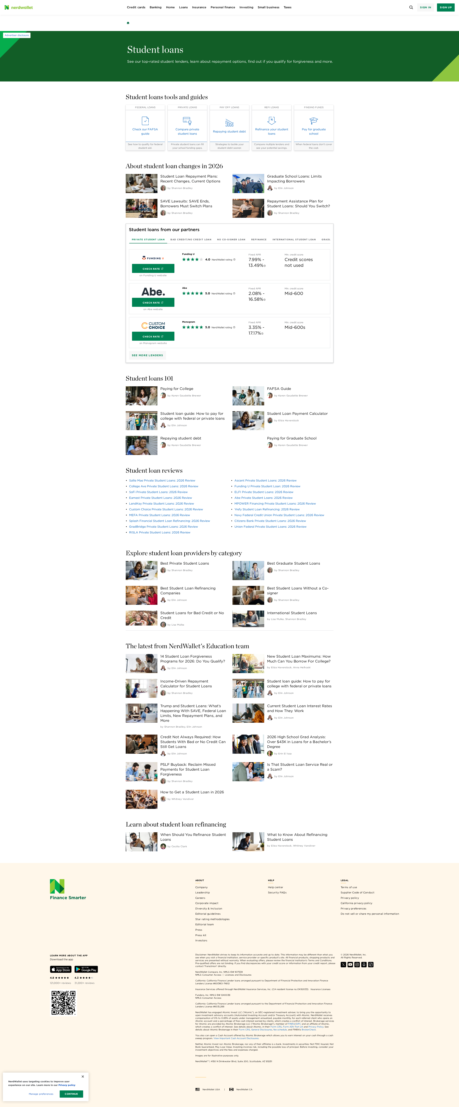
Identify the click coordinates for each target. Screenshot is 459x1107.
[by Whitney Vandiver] (163, 799)
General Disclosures (261, 1029)
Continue (71, 1094)
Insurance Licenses (320, 989)
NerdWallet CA (244, 1089)
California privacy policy (356, 903)
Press (198, 929)
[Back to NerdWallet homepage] (128, 23)
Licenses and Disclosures (238, 974)
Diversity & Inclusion (208, 908)
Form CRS (276, 1026)
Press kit (201, 935)
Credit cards (136, 7)
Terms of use (349, 887)
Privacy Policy (315, 1026)
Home (170, 7)
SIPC (298, 1023)
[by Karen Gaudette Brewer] (163, 395)
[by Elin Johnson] (270, 188)
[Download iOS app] (61, 970)
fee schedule (280, 1029)
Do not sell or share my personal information (370, 913)
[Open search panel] (411, 7)
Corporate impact (206, 903)
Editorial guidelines (208, 913)
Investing (246, 7)
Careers (200, 897)
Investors (201, 940)
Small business (268, 7)
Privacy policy (350, 897)
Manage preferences (41, 1094)
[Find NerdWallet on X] (343, 966)
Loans (183, 7)
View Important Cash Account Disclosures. (236, 1038)
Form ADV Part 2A (293, 1026)
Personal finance (223, 7)
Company (201, 887)
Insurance (199, 7)
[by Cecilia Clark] (163, 846)
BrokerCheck (309, 1029)
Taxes (287, 7)
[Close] (83, 1077)
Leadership (202, 892)
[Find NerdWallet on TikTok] (371, 966)
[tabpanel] (229, 297)
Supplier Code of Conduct (357, 892)
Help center (275, 887)
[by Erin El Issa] (270, 753)
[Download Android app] (86, 970)
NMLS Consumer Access (208, 974)
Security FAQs (277, 892)
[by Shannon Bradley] (163, 188)
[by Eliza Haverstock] (270, 420)
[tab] (148, 239)
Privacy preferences (353, 908)
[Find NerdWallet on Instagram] (357, 966)
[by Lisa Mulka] (163, 624)
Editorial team (204, 924)
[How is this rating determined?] (234, 260)
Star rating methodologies (212, 919)
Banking (156, 7)
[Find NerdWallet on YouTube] (350, 966)
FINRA (291, 1023)
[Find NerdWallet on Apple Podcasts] (364, 966)
